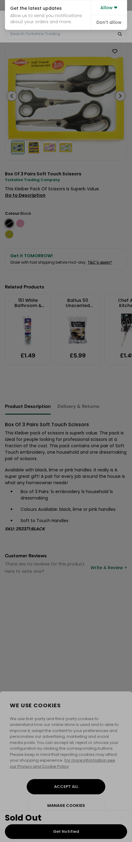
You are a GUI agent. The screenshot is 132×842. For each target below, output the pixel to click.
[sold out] (9, 223)
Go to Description (25, 195)
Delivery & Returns (78, 406)
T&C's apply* (99, 262)
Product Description (28, 406)
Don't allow (109, 22)
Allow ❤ (109, 8)
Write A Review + (109, 567)
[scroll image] (18, 147)
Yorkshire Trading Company (32, 180)
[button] (48, 15)
